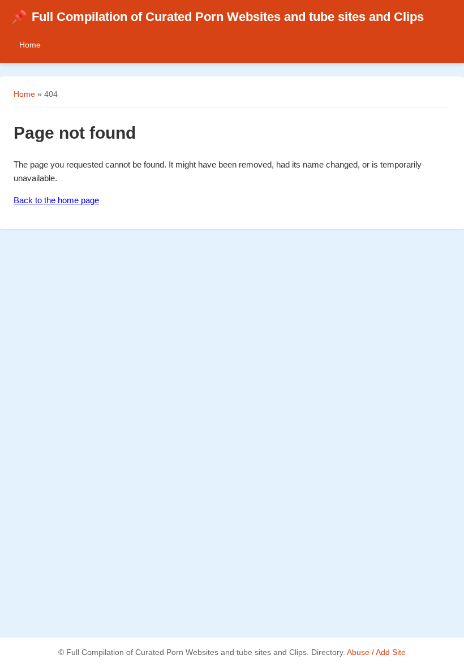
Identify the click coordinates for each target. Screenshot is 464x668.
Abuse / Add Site (376, 652)
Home (30, 44)
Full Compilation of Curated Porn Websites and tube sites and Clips (217, 17)
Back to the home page (56, 200)
